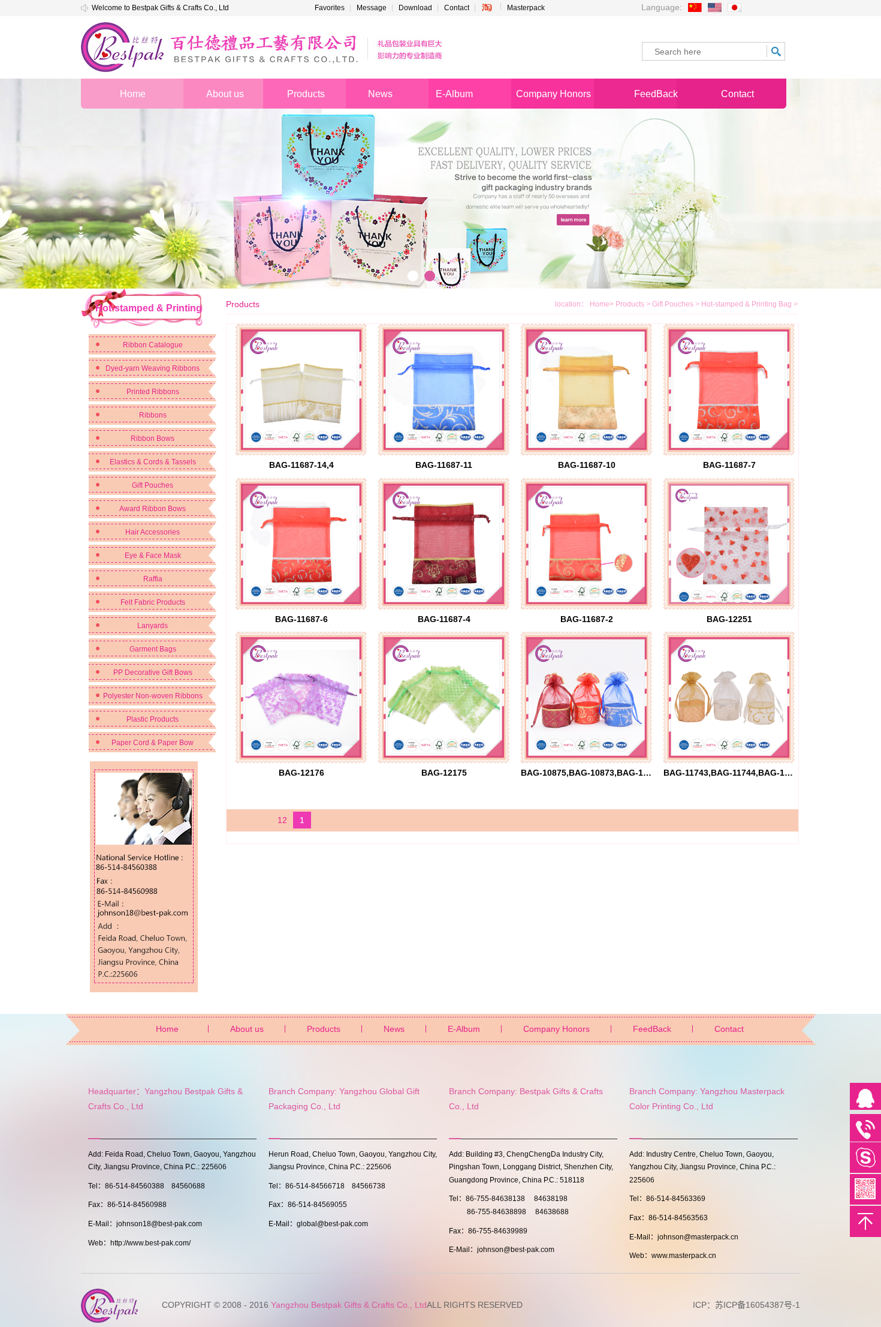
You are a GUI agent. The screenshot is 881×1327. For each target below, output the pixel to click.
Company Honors (556, 1029)
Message (372, 8)
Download (415, 8)
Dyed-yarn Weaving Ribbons (152, 368)
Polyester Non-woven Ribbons (153, 696)
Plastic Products (152, 719)
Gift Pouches (152, 485)
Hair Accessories (152, 532)
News (394, 1029)
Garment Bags (152, 649)
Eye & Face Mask (153, 555)
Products (634, 304)
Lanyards (152, 626)
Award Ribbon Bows (152, 509)
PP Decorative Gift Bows (152, 672)
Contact (456, 8)
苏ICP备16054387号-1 (757, 1305)
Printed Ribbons (152, 392)
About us (247, 1029)
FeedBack (652, 1029)
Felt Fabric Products (152, 602)
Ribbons (153, 415)
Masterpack (526, 8)
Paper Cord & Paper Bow (152, 742)
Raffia (152, 579)
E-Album (464, 1029)
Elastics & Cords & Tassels (153, 462)
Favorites (330, 8)
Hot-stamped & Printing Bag (749, 304)
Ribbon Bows (152, 438)
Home (600, 304)
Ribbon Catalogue (153, 345)
